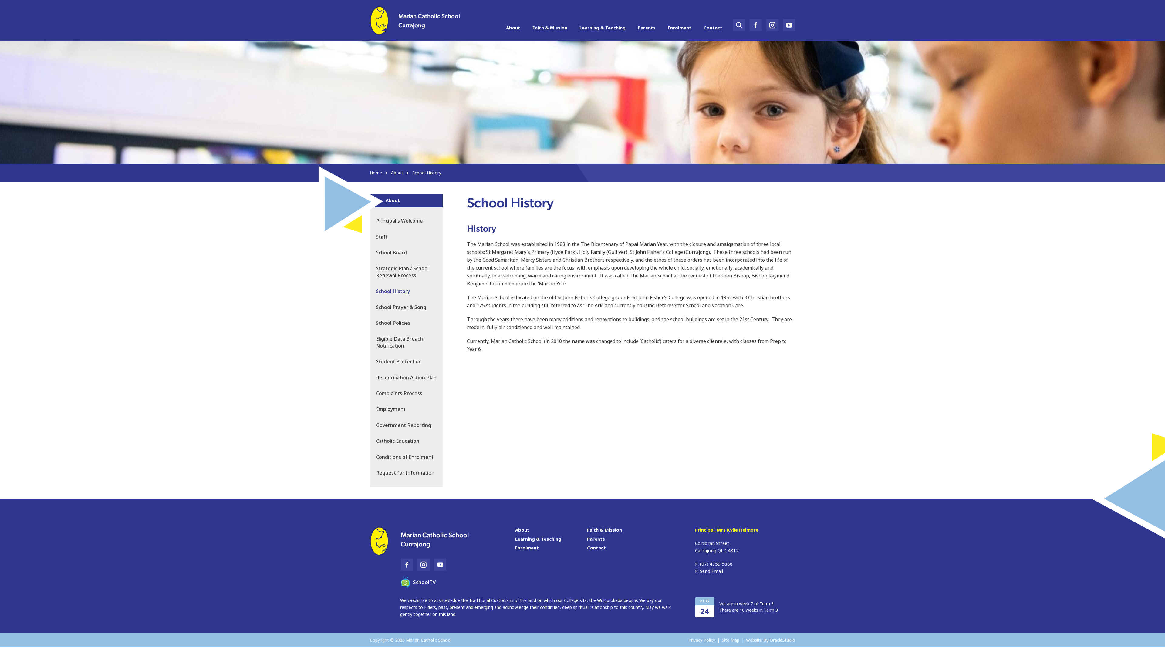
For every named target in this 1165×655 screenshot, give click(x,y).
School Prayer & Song (401, 307)
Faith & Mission (549, 28)
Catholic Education (397, 441)
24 (705, 611)
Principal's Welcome (399, 220)
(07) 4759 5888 (716, 564)
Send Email (711, 571)
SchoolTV (424, 582)
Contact (713, 28)
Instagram (772, 22)
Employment (391, 409)
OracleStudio (782, 640)
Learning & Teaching (602, 28)
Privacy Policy (701, 640)
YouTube (789, 22)
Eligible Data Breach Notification (399, 342)
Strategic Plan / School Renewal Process (402, 272)
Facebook (756, 22)
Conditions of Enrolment (405, 457)
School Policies (393, 323)
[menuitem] (513, 28)
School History (393, 291)
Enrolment (679, 28)
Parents (647, 28)
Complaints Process (399, 393)
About (513, 28)
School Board (391, 252)
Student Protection (399, 361)
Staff (382, 236)
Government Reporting (403, 425)
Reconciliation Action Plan (406, 377)
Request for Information (405, 472)
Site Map (730, 640)
